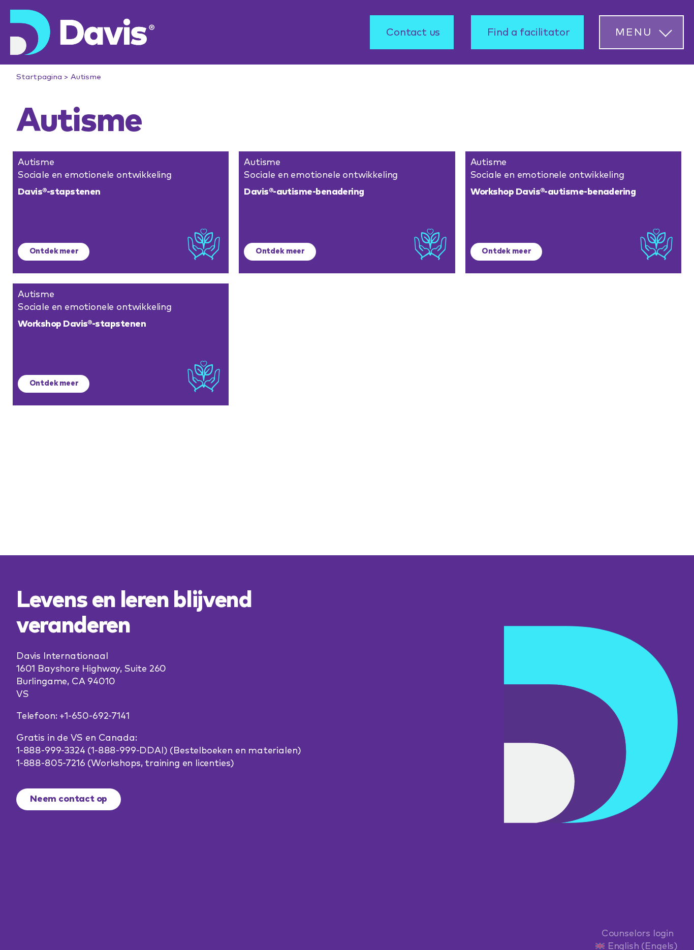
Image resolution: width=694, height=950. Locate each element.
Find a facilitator (528, 32)
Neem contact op (68, 799)
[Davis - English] (82, 32)
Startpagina (38, 77)
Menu (633, 32)
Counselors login (638, 933)
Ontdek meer (53, 251)
